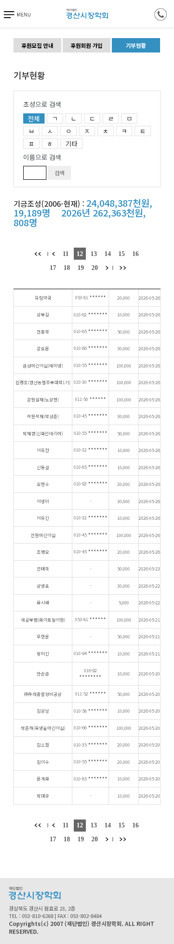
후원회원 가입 (87, 45)
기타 (71, 143)
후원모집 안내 (37, 45)
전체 (34, 118)
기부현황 (136, 45)
